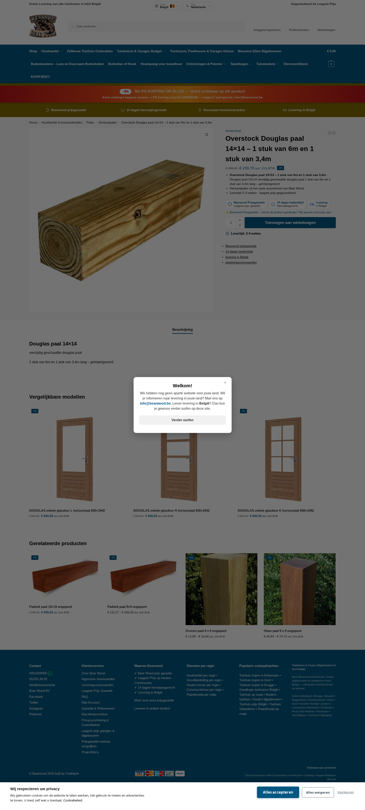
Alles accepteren (278, 792)
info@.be (155, 403)
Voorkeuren (346, 792)
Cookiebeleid (72, 800)
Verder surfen (182, 420)
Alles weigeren (318, 792)
